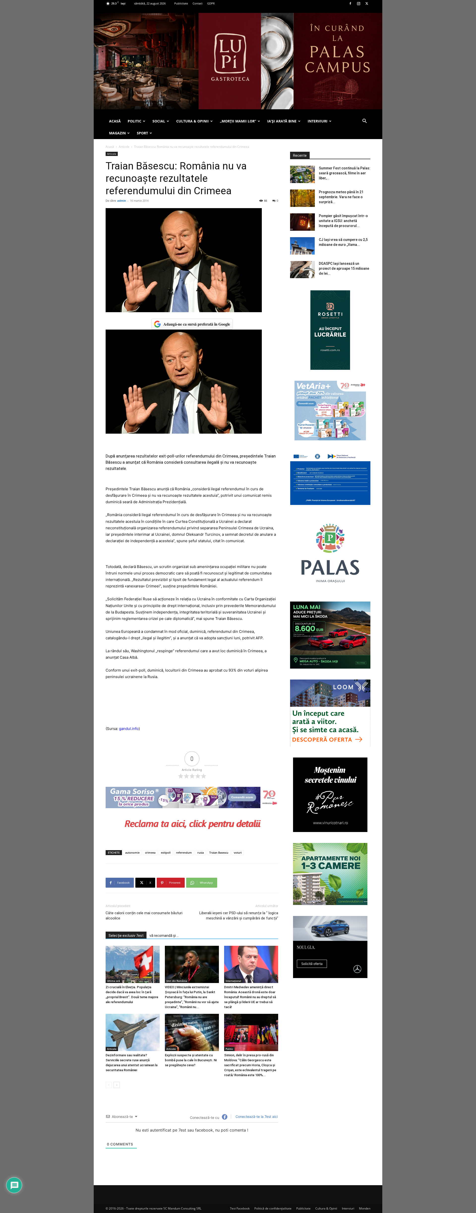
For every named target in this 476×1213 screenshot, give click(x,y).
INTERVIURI (317, 121)
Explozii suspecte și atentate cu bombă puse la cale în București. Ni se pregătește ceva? (191, 1060)
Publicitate (181, 3)
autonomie (132, 852)
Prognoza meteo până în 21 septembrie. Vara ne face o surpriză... (341, 197)
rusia (200, 852)
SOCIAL (158, 121)
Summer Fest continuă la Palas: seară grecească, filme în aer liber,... (344, 173)
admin (121, 200)
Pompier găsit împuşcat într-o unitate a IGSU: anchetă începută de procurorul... (343, 221)
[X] (366, 3)
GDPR (211, 3)
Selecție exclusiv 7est (126, 936)
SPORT (142, 133)
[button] (364, 121)
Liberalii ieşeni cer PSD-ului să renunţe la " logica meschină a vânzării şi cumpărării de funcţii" (238, 915)
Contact (198, 3)
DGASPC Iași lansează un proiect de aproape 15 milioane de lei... (344, 268)
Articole (124, 147)
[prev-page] (109, 1085)
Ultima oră (113, 981)
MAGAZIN (117, 133)
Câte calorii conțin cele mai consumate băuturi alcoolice (144, 915)
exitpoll (166, 852)
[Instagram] (358, 3)
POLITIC (134, 121)
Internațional (233, 981)
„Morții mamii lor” (238, 121)
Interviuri (348, 1208)
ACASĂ (115, 121)
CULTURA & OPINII (192, 121)
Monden (364, 1208)
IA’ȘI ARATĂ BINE (282, 121)
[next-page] (117, 1085)
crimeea (150, 852)
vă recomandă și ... (164, 936)
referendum (184, 852)
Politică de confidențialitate (273, 1208)
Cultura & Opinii (326, 1208)
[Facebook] (350, 3)
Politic (229, 1049)
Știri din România (176, 981)
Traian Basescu (218, 852)
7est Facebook (240, 1208)
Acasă (110, 147)
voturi (238, 852)
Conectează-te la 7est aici (256, 1116)
